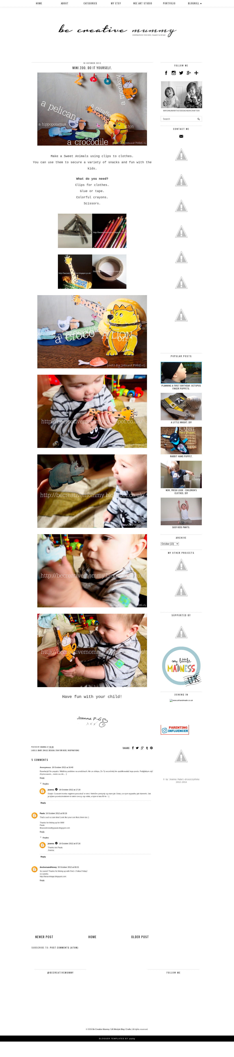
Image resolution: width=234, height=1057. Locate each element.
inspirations (73, 750)
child (45, 750)
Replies (46, 784)
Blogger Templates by (117, 1039)
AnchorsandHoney (48, 867)
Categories (90, 3)
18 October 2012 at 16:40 (62, 767)
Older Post (140, 937)
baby (40, 750)
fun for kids (61, 750)
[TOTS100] (175, 734)
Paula (42, 813)
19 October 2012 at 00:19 (56, 813)
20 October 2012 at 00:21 (68, 867)
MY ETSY (116, 3)
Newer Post (44, 937)
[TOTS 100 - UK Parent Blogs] (175, 724)
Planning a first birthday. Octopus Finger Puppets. (181, 387)
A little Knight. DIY (181, 422)
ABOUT (65, 3)
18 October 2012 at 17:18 (69, 790)
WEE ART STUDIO (142, 3)
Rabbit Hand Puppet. (181, 456)
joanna (51, 790)
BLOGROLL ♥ (195, 3)
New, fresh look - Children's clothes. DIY (181, 492)
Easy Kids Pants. (181, 527)
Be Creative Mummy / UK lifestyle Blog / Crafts (112, 1029)
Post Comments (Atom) (64, 947)
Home (39, 3)
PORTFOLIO (169, 3)
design (52, 750)
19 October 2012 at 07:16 (69, 843)
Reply (42, 778)
